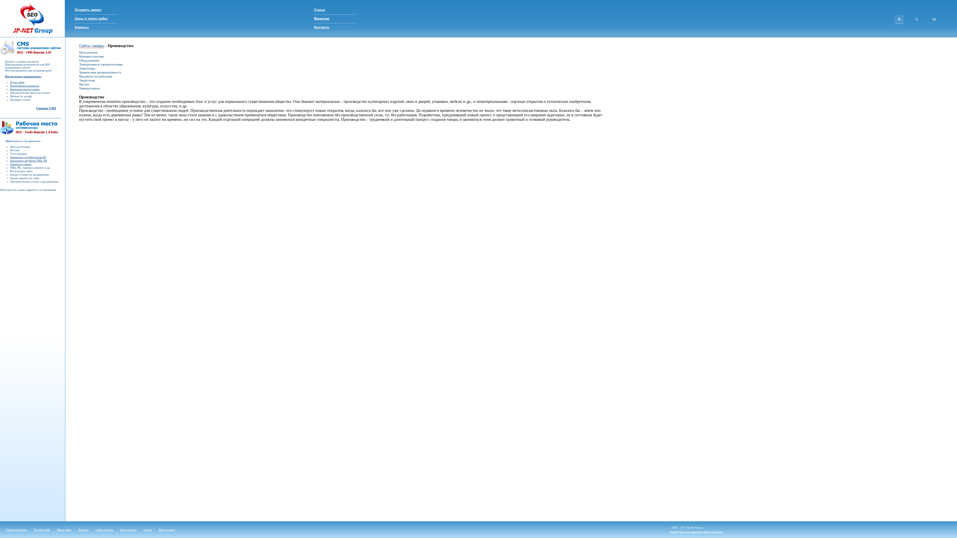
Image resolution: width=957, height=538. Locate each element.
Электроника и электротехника (101, 64)
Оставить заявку (88, 10)
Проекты (83, 529)
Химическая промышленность (100, 72)
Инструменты (128, 529)
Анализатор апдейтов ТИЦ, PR (28, 160)
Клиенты (82, 27)
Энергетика (87, 68)
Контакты (321, 27)
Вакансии (321, 18)
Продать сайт (42, 529)
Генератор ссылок (20, 164)
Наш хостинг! (167, 529)
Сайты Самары (104, 529)
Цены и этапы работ (91, 18)
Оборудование (89, 60)
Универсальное (89, 88)
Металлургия (88, 52)
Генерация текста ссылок (24, 89)
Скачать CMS (46, 108)
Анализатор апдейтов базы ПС (28, 157)
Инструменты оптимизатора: (23, 76)
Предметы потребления (95, 76)
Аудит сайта (17, 82)
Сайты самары (91, 46)
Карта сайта (64, 529)
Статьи (319, 10)
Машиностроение (91, 56)
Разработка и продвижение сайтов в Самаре (696, 531)
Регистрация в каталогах (24, 85)
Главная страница (16, 529)
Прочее (84, 84)
